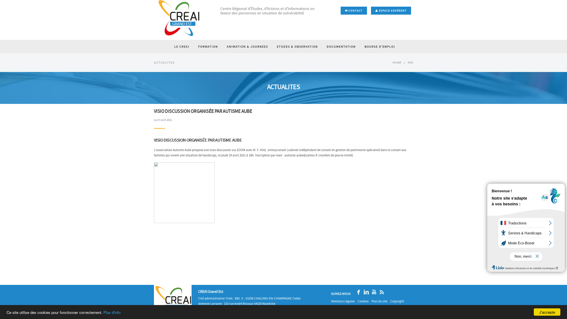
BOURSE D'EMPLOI (380, 47)
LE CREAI (181, 47)
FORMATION (208, 47)
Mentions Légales (343, 301)
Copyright (397, 301)
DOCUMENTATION (341, 47)
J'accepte (547, 312)
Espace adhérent (392, 10)
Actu (410, 62)
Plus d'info (111, 312)
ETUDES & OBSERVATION (297, 47)
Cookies (363, 301)
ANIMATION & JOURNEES (247, 47)
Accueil (397, 62)
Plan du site (379, 301)
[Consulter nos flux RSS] (380, 292)
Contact (355, 10)
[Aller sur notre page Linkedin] (365, 292)
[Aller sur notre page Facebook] (357, 292)
